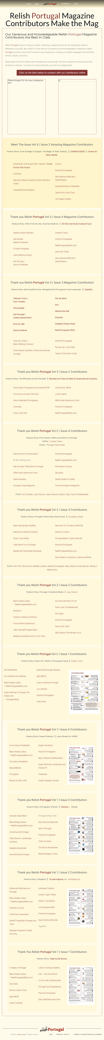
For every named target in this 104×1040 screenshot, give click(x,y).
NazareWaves (15, 768)
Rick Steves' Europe (63, 466)
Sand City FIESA (62, 252)
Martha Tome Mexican (79, 566)
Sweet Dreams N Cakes (65, 479)
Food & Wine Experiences (24, 623)
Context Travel (56, 441)
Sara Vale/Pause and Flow (49, 999)
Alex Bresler (18, 239)
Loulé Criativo (61, 394)
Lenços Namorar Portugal (47, 682)
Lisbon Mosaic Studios (55, 494)
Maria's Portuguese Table (58, 566)
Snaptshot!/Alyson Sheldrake (67, 186)
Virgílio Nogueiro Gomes (48, 780)
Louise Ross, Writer (63, 387)
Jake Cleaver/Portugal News (25, 630)
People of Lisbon (62, 532)
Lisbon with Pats (20, 413)
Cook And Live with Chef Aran (26, 394)
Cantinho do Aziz (16, 908)
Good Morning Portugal (19, 854)
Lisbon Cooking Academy (49, 968)
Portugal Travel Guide (56, 445)
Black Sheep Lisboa (21, 601)
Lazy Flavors (39, 494)
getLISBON (41, 676)
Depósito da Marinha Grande (25, 532)
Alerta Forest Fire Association (25, 454)
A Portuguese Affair (46, 907)
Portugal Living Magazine (24, 485)
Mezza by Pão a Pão (18, 780)
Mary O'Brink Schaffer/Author (50, 758)
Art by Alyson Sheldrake (19, 745)
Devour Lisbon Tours (18, 990)
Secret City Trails (62, 626)
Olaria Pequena (19, 479)
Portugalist (13, 774)
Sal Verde (59, 473)
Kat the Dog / (19, 261)
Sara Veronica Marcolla (48, 822)
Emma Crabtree (20, 330)
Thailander (42, 774)
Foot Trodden (27, 494)
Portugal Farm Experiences (49, 987)
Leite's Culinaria (16, 1003)
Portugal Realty (12, 699)
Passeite (59, 317)
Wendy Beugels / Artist (47, 854)
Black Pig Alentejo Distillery (24, 525)
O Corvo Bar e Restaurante (49, 980)
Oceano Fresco (61, 233)
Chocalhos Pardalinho (18, 761)
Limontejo (17, 407)
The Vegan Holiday (63, 199)
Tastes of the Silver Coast (66, 353)
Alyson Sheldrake (20, 264)
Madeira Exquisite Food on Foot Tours (29, 636)
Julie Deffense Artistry (22, 255)
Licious (58, 164)
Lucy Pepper (42, 689)
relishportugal (21, 1034)
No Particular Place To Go (66, 601)
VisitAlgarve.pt (74, 879)
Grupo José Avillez (21, 538)
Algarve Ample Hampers (23, 233)
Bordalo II (17, 611)
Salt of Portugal (44, 828)
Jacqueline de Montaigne (23, 190)
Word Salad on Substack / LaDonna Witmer (73, 557)
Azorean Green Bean (18, 816)
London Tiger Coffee (47, 894)
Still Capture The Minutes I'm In (68, 633)
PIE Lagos (59, 613)
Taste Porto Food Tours (65, 192)
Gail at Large (18, 466)
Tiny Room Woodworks (48, 847)
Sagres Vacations (45, 745)
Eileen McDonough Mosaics (48, 670)
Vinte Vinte (41, 701)
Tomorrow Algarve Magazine (67, 485)
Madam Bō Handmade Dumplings (27, 551)
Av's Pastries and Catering (15, 676)
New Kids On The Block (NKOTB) (69, 525)
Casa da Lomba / (20, 341)
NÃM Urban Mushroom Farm (67, 400)
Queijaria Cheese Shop (65, 324)
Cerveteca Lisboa (75, 517)
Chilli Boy (17, 174)
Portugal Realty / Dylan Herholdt (68, 538)
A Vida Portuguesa (21, 248)
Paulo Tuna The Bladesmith (77, 494)
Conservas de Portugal (19, 832)
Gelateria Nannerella (17, 848)
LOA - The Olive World (47, 974)
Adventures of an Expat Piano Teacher (29, 164)
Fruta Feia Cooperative (19, 914)
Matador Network (20, 242)
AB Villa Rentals (10, 670)
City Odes (13, 984)
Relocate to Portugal (34, 466)
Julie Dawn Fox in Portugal (24, 545)
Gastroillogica (61, 180)
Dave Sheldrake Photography (25, 400)
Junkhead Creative (46, 888)
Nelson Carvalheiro (46, 901)
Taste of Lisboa (44, 841)
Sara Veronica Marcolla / (65, 176)
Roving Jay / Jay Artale (65, 347)
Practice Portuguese (63, 170)
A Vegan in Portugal (17, 968)
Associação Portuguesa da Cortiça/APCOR (31, 387)
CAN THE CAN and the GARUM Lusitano (30, 566)
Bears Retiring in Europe (23, 344)
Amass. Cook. (77, 661)
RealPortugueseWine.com (66, 245)
